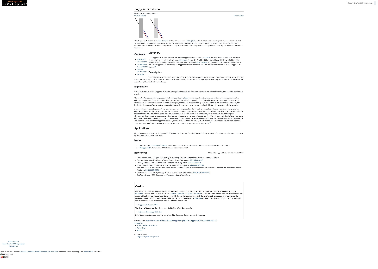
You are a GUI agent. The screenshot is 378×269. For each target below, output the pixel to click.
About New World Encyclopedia (13, 244)
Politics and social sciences (147, 225)
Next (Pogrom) (239, 16)
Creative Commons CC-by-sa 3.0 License (185, 194)
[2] (210, 123)
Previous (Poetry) (140, 16)
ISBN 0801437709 (197, 165)
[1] (155, 67)
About (41, 3)
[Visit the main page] (14, 3)
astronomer (183, 60)
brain (186, 98)
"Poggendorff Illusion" (159, 145)
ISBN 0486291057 (196, 160)
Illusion (139, 230)
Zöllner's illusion (201, 62)
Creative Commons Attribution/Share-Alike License (39, 252)
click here (198, 198)
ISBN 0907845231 (152, 170)
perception (191, 41)
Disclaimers (13, 246)
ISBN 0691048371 (194, 163)
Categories (138, 223)
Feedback (50, 3)
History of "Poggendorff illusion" (150, 212)
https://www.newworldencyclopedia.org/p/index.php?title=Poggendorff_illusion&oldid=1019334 (181, 221)
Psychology (141, 228)
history (156, 204)
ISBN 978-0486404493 (201, 173)
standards (139, 194)
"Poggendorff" (145, 148)
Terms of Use (88, 252)
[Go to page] (375, 3)
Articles (33, 3)
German (207, 58)
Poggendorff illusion (145, 205)
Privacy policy (13, 241)
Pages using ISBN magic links (148, 237)
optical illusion (163, 41)
